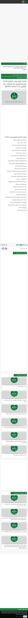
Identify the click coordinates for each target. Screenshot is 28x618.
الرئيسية (25, 75)
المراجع (24, 69)
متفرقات (21, 75)
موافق (25, 616)
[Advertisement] (14, 18)
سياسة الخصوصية (19, 616)
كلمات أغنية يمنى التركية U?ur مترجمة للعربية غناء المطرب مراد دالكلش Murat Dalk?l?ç (14, 77)
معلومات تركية (16, 75)
